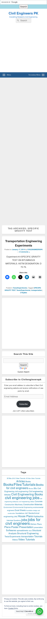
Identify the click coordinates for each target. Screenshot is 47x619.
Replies (23, 292)
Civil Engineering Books (27, 494)
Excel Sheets (20, 510)
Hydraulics (38, 516)
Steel (30, 531)
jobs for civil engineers (22, 521)
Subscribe (23, 404)
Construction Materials (32, 504)
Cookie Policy (13, 608)
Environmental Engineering (23, 507)
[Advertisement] (23, 48)
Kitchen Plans (36, 524)
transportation (36, 290)
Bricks (31, 488)
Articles (20, 481)
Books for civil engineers (25, 486)
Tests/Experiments (20, 288)
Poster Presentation (22, 527)
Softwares (11, 530)
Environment (8, 507)
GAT (26, 513)
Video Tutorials (26, 539)
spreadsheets (22, 530)
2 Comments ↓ (24, 252)
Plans (7, 527)
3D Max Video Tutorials (33, 478)
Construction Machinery (14, 504)
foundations (20, 513)
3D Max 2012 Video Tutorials (16, 478)
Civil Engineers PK (23, 13)
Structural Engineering (28, 533)
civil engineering (21, 491)
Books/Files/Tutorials (19, 484)
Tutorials (38, 536)
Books (28, 481)
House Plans (25, 516)
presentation (38, 527)
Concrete (38, 501)
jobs (24, 519)
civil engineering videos (26, 501)
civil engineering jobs (22, 497)
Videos (15, 539)
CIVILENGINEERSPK (35, 249)
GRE (15, 516)
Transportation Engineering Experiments (23, 243)
